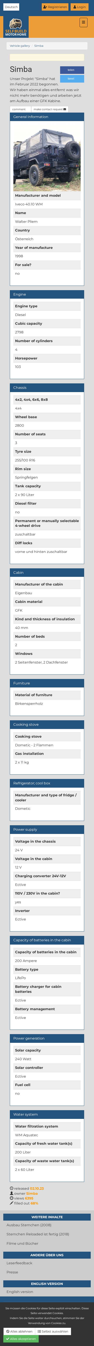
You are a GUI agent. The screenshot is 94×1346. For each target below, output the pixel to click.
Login (81, 7)
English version (20, 1292)
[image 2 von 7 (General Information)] (47, 157)
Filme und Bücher (22, 1243)
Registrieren (57, 7)
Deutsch (11, 7)
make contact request (48, 109)
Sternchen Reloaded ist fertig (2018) (38, 1234)
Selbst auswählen (54, 1331)
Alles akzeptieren (22, 1339)
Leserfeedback (19, 1263)
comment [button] (19, 109)
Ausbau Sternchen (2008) (29, 1225)
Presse (12, 1272)
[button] (72, 70)
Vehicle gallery (20, 45)
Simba (39, 45)
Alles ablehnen (20, 1331)
